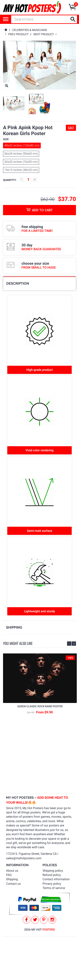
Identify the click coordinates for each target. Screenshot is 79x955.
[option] (14, 103)
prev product (19, 34)
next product (44, 34)
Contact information (56, 879)
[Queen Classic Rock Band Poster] (40, 678)
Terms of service (54, 888)
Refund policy (52, 875)
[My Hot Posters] (32, 7)
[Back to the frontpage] (5, 30)
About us (12, 870)
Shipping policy (53, 870)
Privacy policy (52, 884)
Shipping (12, 879)
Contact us (13, 884)
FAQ (9, 875)
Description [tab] (17, 283)
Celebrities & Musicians (29, 30)
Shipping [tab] (14, 627)
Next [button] (74, 643)
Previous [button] (69, 643)
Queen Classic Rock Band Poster (39, 706)
